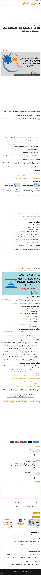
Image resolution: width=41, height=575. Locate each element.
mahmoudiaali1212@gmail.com (30, 452)
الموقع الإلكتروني (17, 502)
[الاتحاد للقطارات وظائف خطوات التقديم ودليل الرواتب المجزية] (17, 185)
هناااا (18, 268)
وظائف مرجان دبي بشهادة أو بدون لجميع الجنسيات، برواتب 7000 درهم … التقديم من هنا (25, 378)
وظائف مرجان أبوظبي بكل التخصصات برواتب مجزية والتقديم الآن (35, 401)
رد (34, 467)
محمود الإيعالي (32, 449)
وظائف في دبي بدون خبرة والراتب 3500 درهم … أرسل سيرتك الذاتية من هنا (27, 386)
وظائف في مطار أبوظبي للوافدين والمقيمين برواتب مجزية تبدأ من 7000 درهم (27, 213)
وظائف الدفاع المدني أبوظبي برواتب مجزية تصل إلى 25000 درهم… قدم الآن (27, 219)
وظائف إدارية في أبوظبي (6, 331)
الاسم (39, 497)
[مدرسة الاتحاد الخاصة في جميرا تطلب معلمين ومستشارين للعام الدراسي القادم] (37, 190)
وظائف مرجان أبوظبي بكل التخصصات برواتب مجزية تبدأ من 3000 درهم (24, 303)
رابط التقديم (20, 229)
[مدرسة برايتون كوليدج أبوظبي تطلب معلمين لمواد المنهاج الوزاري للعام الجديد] (20, 522)
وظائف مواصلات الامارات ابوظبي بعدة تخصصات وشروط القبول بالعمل (28, 383)
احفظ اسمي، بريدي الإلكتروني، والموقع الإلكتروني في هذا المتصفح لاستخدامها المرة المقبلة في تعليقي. (24, 506)
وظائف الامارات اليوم (36, 25)
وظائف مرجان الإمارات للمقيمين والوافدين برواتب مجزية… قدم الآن (29, 195)
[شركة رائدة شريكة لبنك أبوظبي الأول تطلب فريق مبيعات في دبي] (17, 190)
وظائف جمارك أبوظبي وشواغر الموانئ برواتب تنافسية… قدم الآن (29, 172)
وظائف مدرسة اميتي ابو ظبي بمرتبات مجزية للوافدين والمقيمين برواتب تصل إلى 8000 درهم (7, 528)
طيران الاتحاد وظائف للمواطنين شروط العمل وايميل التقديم (30, 381)
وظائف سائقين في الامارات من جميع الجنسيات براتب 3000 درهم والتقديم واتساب (21, 401)
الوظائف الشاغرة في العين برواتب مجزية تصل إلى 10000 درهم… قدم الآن (27, 178)
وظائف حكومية (10, 365)
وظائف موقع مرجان (32, 299)
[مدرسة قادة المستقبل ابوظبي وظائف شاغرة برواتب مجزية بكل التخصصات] (34, 522)
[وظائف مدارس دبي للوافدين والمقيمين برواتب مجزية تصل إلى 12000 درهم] (37, 185)
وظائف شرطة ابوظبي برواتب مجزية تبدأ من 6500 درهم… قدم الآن (29, 175)
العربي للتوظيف (30, 111)
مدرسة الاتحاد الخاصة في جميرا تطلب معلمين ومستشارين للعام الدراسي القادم (27, 190)
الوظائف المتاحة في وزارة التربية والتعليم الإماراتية (31, 216)
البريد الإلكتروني (28, 146)
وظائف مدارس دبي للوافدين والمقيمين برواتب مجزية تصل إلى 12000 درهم (28, 185)
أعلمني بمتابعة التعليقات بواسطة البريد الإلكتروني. (32, 508)
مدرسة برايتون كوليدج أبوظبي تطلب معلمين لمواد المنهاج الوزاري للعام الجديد (21, 528)
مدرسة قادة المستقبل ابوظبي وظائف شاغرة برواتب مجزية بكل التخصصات (35, 528)
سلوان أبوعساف (32, 459)
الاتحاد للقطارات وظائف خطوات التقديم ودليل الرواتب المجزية (8, 184)
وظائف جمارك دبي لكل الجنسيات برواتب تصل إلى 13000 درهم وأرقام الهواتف (27, 375)
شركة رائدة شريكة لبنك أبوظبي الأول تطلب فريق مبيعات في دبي (7, 189)
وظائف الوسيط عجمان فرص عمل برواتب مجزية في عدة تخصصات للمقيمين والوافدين (9, 401)
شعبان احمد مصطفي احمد (30, 472)
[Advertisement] (20, 13)
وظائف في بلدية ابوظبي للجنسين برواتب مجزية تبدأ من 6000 (22, 270)
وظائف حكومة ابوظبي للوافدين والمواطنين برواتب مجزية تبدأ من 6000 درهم (20, 371)
